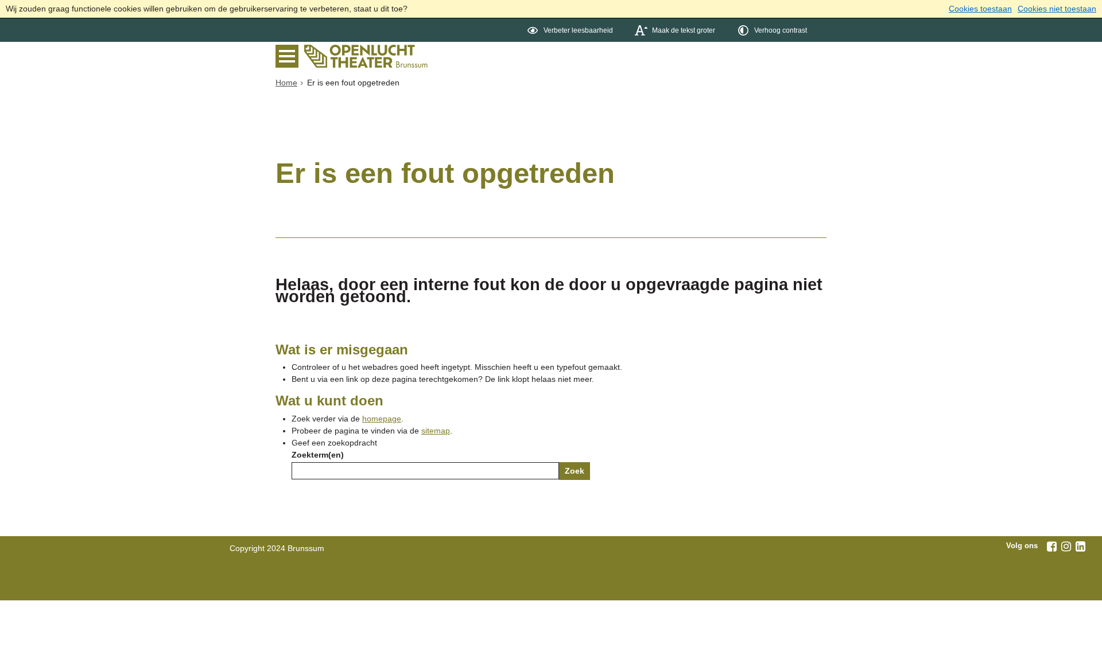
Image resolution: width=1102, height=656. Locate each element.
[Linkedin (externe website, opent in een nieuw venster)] (1080, 546)
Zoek (574, 470)
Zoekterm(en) (318, 454)
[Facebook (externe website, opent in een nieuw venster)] (1051, 546)
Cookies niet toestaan (1057, 8)
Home (286, 82)
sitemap (435, 430)
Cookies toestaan (980, 8)
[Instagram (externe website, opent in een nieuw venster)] (1066, 546)
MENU (290, 56)
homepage (381, 418)
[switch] (571, 30)
